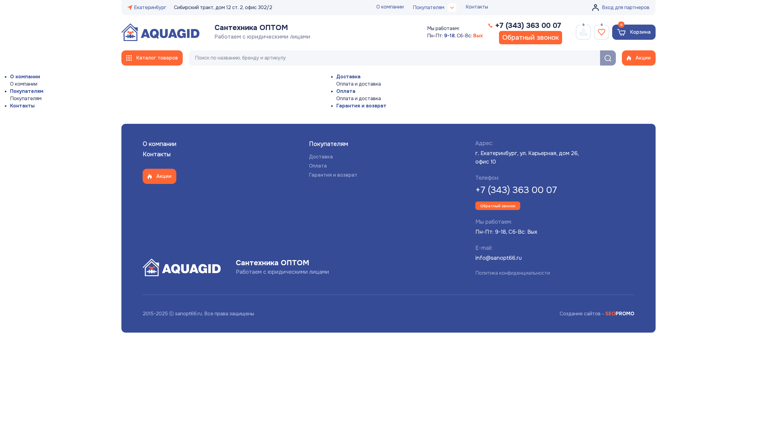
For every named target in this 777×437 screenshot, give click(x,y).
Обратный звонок (530, 37)
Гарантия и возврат (361, 106)
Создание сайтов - (597, 313)
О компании (390, 7)
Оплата (345, 91)
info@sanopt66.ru (498, 258)
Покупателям (26, 91)
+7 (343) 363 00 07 (516, 190)
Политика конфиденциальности (512, 273)
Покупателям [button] (428, 7)
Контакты (477, 7)
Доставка (348, 76)
